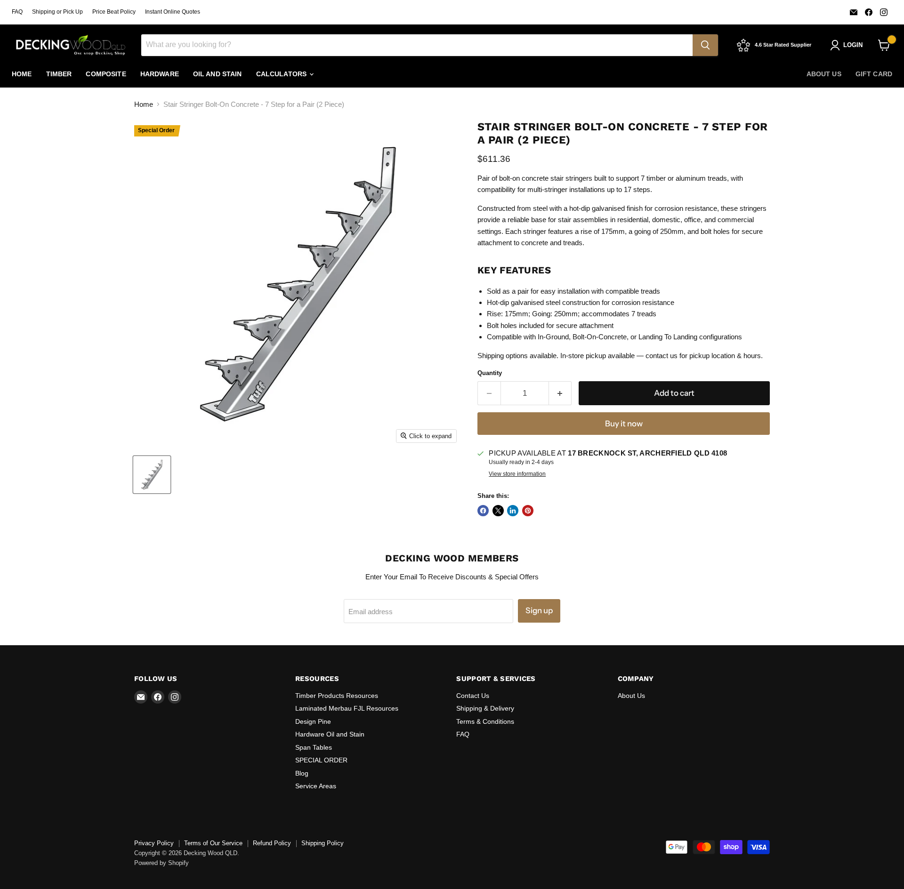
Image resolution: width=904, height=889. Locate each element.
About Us (824, 74)
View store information (517, 474)
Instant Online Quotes (172, 11)
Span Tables (313, 747)
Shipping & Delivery (485, 708)
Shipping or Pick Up (57, 11)
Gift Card (874, 74)
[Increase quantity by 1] (560, 393)
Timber (59, 74)
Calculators (282, 74)
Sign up (539, 610)
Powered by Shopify (161, 862)
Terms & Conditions (485, 721)
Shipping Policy (322, 843)
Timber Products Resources (336, 695)
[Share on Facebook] (483, 510)
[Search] (705, 45)
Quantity (489, 372)
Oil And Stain (217, 74)
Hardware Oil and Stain (329, 734)
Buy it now (624, 423)
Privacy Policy (154, 843)
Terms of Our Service (213, 843)
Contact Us (472, 695)
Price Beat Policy (114, 11)
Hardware (159, 74)
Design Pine (313, 721)
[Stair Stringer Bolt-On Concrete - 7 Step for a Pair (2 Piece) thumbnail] (151, 474)
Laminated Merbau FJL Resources (346, 708)
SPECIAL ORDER (321, 760)
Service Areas (315, 786)
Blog (301, 773)
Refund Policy (272, 843)
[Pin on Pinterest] (527, 510)
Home (22, 74)
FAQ (17, 11)
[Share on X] (498, 510)
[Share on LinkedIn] (512, 510)
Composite (106, 74)
